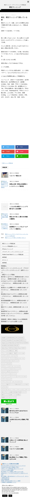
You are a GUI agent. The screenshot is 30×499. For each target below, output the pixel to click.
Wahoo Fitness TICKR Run (7, 348)
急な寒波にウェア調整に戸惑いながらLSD (12, 471)
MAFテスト (22, 340)
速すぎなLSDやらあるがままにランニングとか (13, 465)
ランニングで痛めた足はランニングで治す (19, 384)
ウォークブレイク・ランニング (8, 358)
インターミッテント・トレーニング (9, 355)
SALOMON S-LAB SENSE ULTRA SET (10, 345)
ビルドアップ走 (5, 371)
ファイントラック (14, 371)
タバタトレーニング (16, 368)
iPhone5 (3, 340)
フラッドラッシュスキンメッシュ (9, 374)
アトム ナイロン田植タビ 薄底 (9, 353)
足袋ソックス (13, 394)
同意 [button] (10, 495)
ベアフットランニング (6, 379)
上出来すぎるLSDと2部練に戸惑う (10, 467)
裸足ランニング (15, 7)
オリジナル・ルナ (20, 358)
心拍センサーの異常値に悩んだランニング (12, 468)
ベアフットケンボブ (22, 376)
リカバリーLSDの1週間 (16, 449)
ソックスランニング (6, 368)
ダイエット (5, 260)
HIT (16, 337)
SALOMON (25, 342)
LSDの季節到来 (5, 479)
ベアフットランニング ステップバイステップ (12, 381)
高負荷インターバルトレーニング (9, 397)
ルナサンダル (4, 387)
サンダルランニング (14, 361)
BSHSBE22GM (11, 337)
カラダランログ (5, 361)
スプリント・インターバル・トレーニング (11, 366)
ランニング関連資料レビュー (9, 246)
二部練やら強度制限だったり (8, 482)
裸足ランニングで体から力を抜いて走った (15, 237)
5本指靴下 (4, 337)
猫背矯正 (4, 257)
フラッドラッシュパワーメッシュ (9, 376)
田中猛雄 (16, 392)
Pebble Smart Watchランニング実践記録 (12, 254)
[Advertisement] (13, 111)
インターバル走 (21, 353)
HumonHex (21, 337)
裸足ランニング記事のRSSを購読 (10, 463)
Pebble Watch (12, 342)
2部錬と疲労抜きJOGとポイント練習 (10, 480)
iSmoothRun (9, 340)
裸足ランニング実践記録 (7, 163)
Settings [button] (5, 495)
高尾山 (18, 394)
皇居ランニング (22, 392)
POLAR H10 (19, 342)
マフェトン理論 (5, 384)
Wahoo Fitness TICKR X (20, 348)
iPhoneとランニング (7, 249)
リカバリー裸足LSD (15, 175)
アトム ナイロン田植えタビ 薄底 (9, 350)
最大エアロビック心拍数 (7, 392)
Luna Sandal (16, 340)
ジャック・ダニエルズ (6, 363)
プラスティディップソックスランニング (12, 251)
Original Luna (4, 342)
